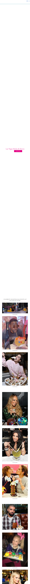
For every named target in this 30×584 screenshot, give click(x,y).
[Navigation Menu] (29, 1)
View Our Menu (9, 151)
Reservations (18, 151)
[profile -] (27, 1)
